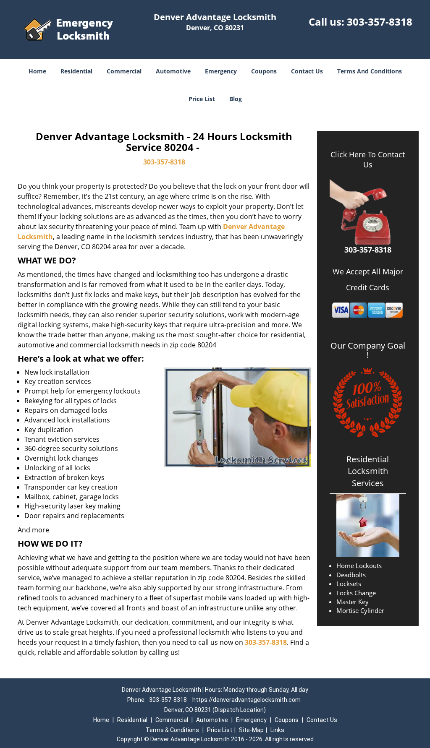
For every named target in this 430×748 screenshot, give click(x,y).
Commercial (124, 71)
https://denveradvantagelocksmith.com (246, 699)
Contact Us (307, 71)
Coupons (264, 71)
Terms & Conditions (172, 730)
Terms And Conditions (369, 71)
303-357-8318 (379, 22)
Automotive (173, 71)
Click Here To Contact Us (367, 159)
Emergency (221, 71)
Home (37, 71)
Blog (235, 99)
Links (277, 730)
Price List (202, 99)
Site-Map (251, 730)
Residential (76, 71)
